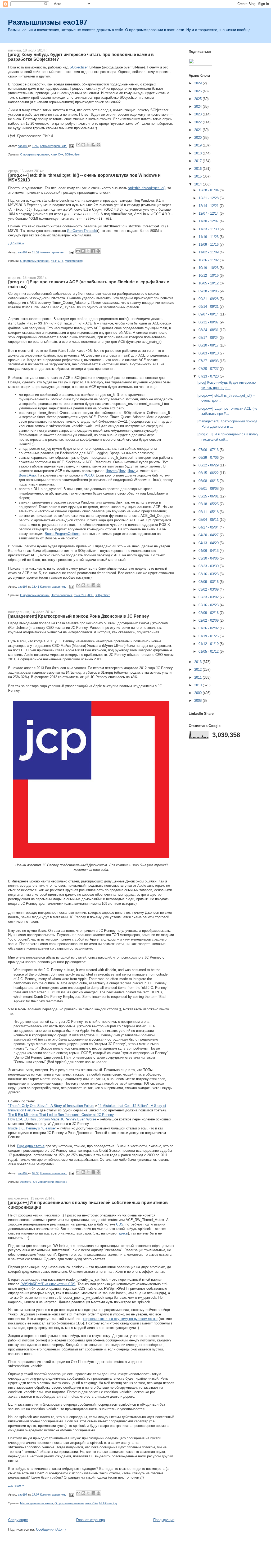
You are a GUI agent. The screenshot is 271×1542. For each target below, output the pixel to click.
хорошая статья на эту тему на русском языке (120, 1319)
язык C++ (57, 154)
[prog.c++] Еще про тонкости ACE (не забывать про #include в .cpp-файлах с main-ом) (88, 284)
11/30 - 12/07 (209, 221)
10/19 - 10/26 (209, 268)
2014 (198, 184)
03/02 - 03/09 (209, 589)
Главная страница (90, 1520)
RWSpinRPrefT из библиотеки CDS (47, 1284)
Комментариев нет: (53, 146)
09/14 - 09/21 (209, 307)
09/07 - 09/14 (209, 314)
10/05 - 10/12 (209, 283)
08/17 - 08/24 (209, 338)
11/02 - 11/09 (209, 252)
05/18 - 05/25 (209, 504)
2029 (198, 83)
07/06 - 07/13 (209, 450)
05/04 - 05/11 (209, 520)
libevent (112, 471)
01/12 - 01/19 (209, 644)
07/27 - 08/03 (209, 361)
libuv (132, 471)
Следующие (18, 1520)
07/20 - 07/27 (209, 369)
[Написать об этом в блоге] (83, 144)
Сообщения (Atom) (51, 1529)
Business (61, 1181)
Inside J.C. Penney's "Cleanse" (32, 1128)
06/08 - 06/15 (209, 481)
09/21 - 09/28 (209, 299)
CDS (119, 1224)
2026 (198, 91)
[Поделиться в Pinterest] (98, 144)
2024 (198, 107)
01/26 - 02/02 (209, 628)
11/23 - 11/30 (209, 229)
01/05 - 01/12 (209, 651)
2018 (198, 153)
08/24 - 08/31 (209, 330)
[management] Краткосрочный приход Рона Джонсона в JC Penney (78, 616)
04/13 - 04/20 (209, 543)
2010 (198, 685)
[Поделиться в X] (88, 144)
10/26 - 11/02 (209, 260)
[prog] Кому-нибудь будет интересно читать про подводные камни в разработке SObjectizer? (81, 57)
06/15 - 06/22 (209, 473)
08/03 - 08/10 (209, 353)
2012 (198, 670)
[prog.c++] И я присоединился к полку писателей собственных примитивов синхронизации (88, 1205)
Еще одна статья (30, 1146)
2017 (198, 161)
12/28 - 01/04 (209, 190)
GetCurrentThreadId (82, 231)
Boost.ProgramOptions (62, 534)
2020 (198, 138)
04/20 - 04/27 (209, 535)
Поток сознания (61, 595)
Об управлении (43, 1181)
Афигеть (25, 1181)
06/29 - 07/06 (209, 458)
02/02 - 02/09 (209, 620)
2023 (198, 114)
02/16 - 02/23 (209, 605)
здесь (123, 1233)
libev (122, 471)
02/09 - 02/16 (209, 613)
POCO (89, 475)
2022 (198, 122)
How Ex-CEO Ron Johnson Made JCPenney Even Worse (52, 1119)
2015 (198, 176)
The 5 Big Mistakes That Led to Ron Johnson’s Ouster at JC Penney (61, 1115)
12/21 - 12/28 (209, 198)
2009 (198, 693)
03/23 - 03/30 (209, 566)
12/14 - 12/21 (209, 206)
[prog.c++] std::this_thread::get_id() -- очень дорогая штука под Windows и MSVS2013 (84, 177)
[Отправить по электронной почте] (78, 144)
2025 (198, 99)
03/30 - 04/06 (209, 558)
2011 (198, 677)
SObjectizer (79, 67)
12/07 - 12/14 (209, 213)
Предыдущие (163, 1520)
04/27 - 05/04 (209, 527)
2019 (198, 145)
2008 (198, 701)
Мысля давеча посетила (36, 1503)
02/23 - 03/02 (209, 597)
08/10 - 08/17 (209, 345)
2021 (198, 130)
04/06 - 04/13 (209, 551)
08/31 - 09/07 (209, 322)
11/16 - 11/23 (209, 237)
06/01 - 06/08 (209, 489)
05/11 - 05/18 (209, 512)
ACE (90, 595)
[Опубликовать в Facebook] (93, 144)
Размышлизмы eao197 (47, 22)
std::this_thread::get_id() (146, 188)
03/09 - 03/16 (209, 582)
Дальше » (16, 243)
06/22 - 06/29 (209, 465)
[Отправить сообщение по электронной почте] (71, 146)
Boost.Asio (27, 475)
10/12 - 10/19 (209, 276)
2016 (198, 169)
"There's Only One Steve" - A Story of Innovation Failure (51, 1106)
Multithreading (74, 260)
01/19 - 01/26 (209, 636)
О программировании (34, 154)
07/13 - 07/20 (209, 376)
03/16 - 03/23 (209, 574)
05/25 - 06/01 (209, 496)
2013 (198, 662)
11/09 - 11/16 (209, 244)
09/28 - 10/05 (209, 291)
